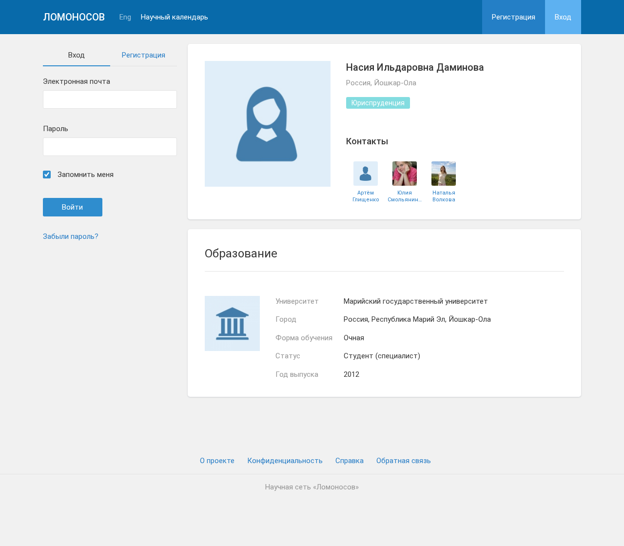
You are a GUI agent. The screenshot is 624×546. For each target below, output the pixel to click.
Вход (563, 17)
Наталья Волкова (443, 196)
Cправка (349, 460)
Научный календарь (174, 17)
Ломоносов (74, 17)
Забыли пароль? (70, 236)
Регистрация (513, 17)
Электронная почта (76, 81)
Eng (125, 17)
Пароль (55, 129)
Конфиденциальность (285, 460)
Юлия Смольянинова (405, 196)
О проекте (217, 460)
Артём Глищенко (365, 196)
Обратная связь (403, 460)
